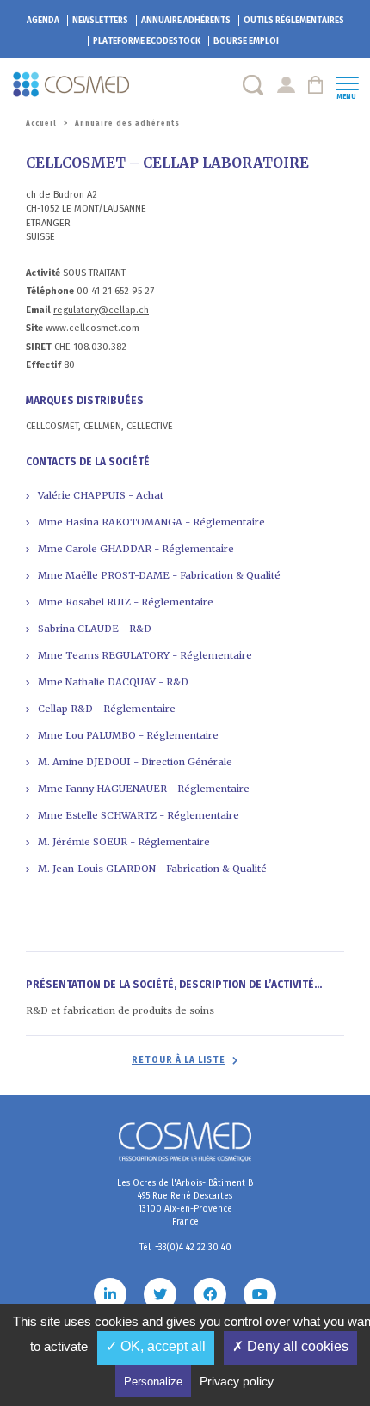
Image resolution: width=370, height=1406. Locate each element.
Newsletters (100, 20)
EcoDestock (146, 41)
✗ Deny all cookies (290, 1346)
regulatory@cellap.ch (101, 310)
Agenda (43, 20)
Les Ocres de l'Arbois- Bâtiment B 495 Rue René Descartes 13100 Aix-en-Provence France (185, 1202)
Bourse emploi (246, 41)
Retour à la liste (178, 1060)
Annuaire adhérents (186, 20)
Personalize (153, 1381)
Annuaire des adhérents (127, 123)
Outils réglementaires (294, 20)
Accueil (41, 123)
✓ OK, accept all (156, 1346)
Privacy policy (237, 1381)
